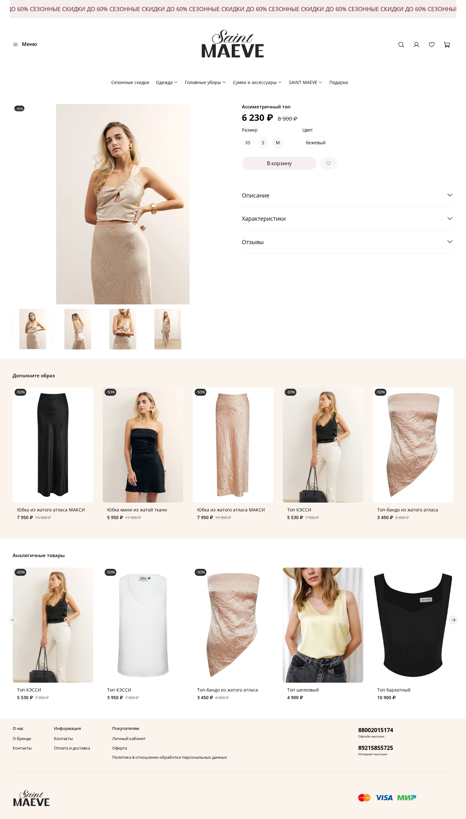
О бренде (22, 738)
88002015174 (375, 730)
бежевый (316, 143)
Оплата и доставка (72, 748)
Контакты (22, 748)
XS (247, 143)
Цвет (307, 130)
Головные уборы (203, 82)
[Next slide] (224, 204)
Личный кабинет (129, 738)
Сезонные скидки (130, 82)
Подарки (338, 82)
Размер (250, 130)
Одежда (164, 82)
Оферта (119, 748)
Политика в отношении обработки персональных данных (169, 757)
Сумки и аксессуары (255, 82)
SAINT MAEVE (303, 82)
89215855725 (375, 747)
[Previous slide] (21, 204)
